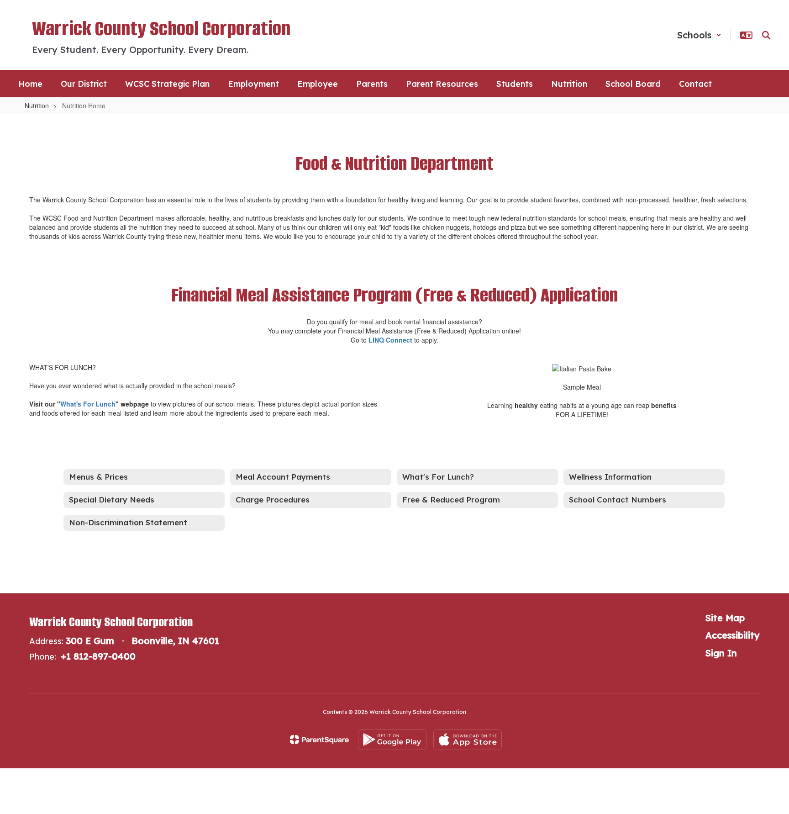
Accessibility (732, 635)
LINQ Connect (390, 339)
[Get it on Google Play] (392, 739)
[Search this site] (766, 35)
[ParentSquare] (319, 739)
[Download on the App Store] (467, 739)
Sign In (721, 653)
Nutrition (37, 105)
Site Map (725, 618)
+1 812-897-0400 (98, 656)
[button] (699, 35)
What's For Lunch (88, 403)
